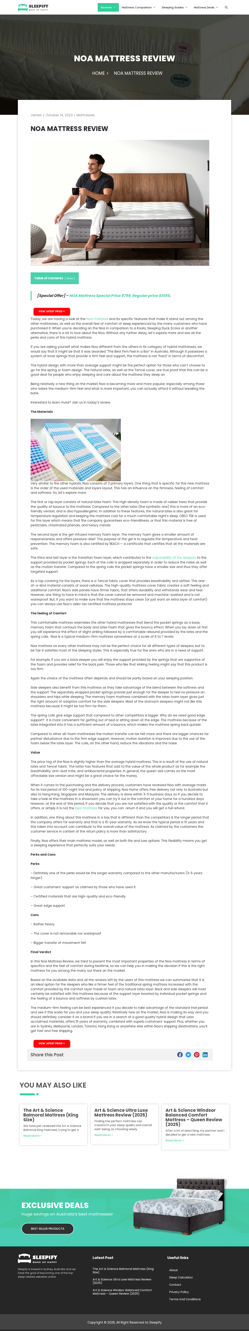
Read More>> (32, 1136)
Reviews (106, 7)
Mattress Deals (204, 7)
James (36, 115)
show (70, 278)
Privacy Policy (179, 1292)
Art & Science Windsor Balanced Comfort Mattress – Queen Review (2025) (194, 1117)
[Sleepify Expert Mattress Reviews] (34, 7)
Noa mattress (97, 319)
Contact (175, 1285)
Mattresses (86, 115)
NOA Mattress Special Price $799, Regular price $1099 (119, 295)
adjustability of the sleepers (174, 557)
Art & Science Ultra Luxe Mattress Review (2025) (121, 1112)
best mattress (86, 808)
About (173, 1270)
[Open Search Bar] (226, 7)
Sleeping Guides (173, 7)
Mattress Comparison (137, 7)
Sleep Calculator (181, 1277)
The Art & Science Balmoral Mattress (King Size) (50, 1115)
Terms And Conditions (185, 1299)
